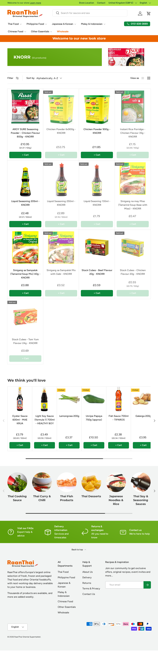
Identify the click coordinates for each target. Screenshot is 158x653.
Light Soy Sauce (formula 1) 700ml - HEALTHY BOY (45, 420)
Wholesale (63, 31)
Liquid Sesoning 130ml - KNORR (97, 203)
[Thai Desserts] (91, 482)
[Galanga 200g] (143, 399)
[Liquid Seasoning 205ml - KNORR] (25, 178)
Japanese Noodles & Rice (116, 500)
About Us (87, 571)
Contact (101, 2)
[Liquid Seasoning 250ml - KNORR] (61, 178)
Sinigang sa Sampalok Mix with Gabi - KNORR (61, 272)
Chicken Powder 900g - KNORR (96, 131)
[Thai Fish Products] (67, 482)
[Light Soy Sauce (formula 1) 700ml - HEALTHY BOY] (44, 399)
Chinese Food (65, 601)
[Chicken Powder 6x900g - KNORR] (61, 106)
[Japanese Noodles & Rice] (116, 482)
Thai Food (63, 571)
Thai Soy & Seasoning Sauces (140, 500)
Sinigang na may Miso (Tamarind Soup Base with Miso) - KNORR (132, 205)
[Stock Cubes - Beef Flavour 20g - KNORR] (97, 247)
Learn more (35, 2)
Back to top (77, 549)
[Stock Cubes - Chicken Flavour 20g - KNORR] (133, 247)
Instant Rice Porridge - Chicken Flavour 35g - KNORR (132, 133)
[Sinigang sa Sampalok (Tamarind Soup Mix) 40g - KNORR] (25, 247)
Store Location (86, 2)
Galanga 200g (143, 416)
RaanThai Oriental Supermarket (27, 637)
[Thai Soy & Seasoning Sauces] (141, 482)
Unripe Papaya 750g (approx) (94, 418)
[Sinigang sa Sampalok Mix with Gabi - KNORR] (61, 247)
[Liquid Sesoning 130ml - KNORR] (97, 178)
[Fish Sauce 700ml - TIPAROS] (118, 399)
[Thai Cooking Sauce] (17, 482)
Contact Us (88, 594)
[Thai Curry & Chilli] (42, 482)
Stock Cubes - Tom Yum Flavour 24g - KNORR (25, 341)
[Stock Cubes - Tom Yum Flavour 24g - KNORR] (25, 317)
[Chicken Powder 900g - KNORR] (97, 106)
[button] (148, 13)
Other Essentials (67, 606)
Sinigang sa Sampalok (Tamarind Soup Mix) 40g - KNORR (25, 274)
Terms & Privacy (91, 588)
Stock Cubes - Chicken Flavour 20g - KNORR (133, 272)
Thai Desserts (91, 496)
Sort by (30, 78)
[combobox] (89, 13)
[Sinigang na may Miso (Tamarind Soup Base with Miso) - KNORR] (133, 178)
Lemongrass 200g (69, 416)
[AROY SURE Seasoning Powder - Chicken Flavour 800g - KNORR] (25, 106)
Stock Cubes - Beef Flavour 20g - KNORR (97, 272)
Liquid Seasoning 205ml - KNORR (25, 203)
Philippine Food (66, 577)
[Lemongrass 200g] (69, 399)
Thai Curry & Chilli (42, 498)
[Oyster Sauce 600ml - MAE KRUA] (20, 399)
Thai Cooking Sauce (17, 498)
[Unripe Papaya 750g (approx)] (94, 399)
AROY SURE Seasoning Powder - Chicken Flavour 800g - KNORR (25, 133)
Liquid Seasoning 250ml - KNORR (61, 203)
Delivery (87, 577)
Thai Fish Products (66, 498)
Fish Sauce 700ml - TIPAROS (119, 418)
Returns (86, 583)
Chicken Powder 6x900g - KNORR (61, 131)
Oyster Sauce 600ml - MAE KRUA (19, 420)
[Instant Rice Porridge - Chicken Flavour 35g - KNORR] (133, 106)
